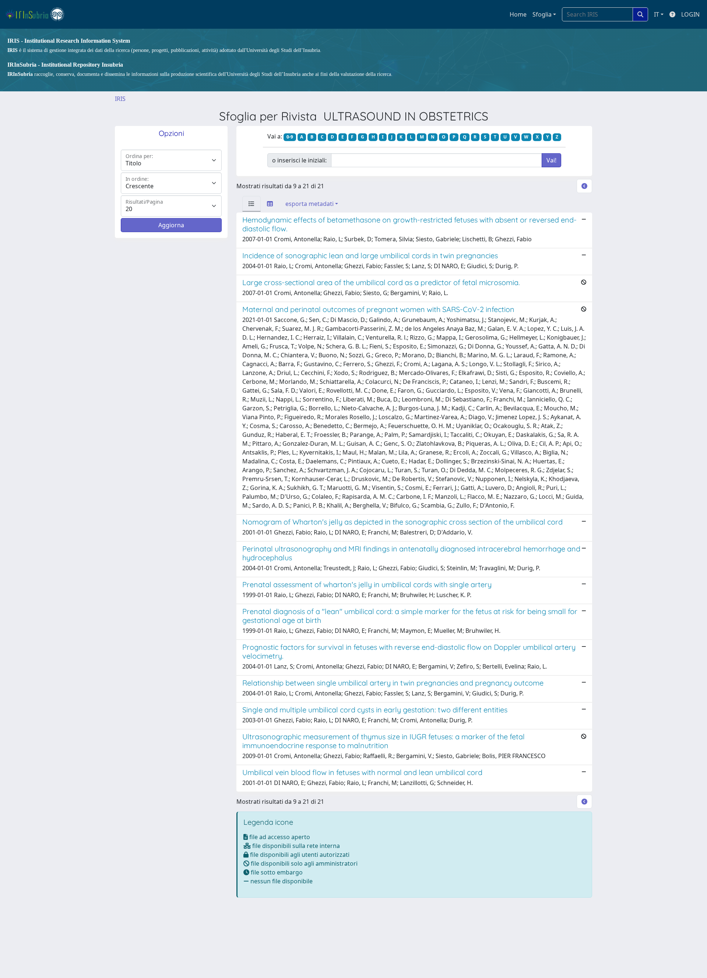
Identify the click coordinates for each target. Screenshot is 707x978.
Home (518, 14)
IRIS (120, 99)
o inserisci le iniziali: (299, 160)
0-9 (289, 137)
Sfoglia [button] (542, 14)
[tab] (251, 203)
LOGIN (690, 14)
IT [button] (656, 14)
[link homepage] (38, 14)
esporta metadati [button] (309, 204)
